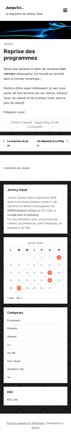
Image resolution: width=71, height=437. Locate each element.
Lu (8, 344)
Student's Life (15, 369)
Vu (8, 377)
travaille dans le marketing (23, 214)
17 (49, 272)
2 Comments (34, 126)
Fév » (19, 298)
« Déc (10, 298)
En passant (13, 320)
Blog (47, 122)
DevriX (36, 427)
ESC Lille (12, 399)
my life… (12, 352)
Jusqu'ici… (14, 7)
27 (19, 288)
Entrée (55, 122)
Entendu (12, 328)
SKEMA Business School (21, 210)
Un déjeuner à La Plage (50, 143)
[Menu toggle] (65, 10)
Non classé (13, 361)
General (8, 43)
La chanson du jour (17, 143)
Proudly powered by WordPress (25, 423)
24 (49, 280)
